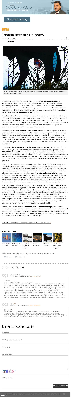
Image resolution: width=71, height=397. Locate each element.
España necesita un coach (23, 35)
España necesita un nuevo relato (37, 244)
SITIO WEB (6, 347)
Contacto (18, 3)
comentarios (21, 257)
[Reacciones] (67, 38)
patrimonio (50, 253)
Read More (4, 395)
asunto (9, 253)
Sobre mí (11, 3)
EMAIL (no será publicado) (12, 340)
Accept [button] (64, 394)
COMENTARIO (7, 355)
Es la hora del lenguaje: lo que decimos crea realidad (57, 246)
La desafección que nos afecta (16, 244)
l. (26, 223)
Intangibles (32, 253)
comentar (9, 257)
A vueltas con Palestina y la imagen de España (26, 246)
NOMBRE (5, 333)
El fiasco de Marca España (46, 244)
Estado (25, 253)
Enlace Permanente (34, 276)
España (19, 253)
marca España (41, 253)
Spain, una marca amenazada (6, 244)
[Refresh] (15, 370)
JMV (15, 303)
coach (15, 253)
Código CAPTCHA (7, 378)
